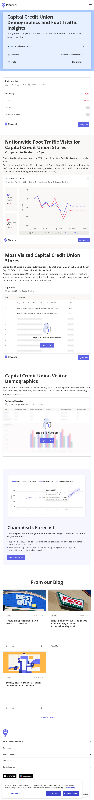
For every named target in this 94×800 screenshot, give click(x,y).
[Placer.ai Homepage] (9, 5)
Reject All (53, 793)
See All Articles (47, 717)
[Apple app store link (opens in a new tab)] (10, 776)
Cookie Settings (15, 793)
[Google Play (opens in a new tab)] (26, 776)
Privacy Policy (70, 788)
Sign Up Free (83, 125)
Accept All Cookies (70, 793)
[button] (90, 5)
